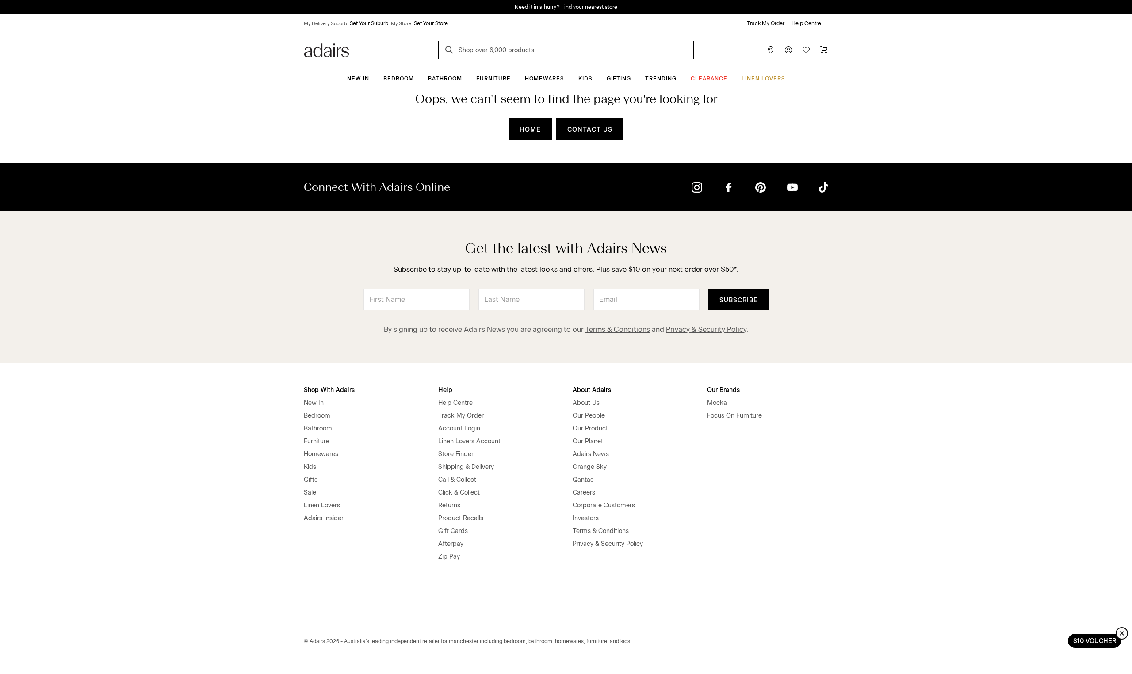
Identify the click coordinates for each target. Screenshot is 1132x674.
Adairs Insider (324, 518)
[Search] (451, 51)
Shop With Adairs (329, 390)
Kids (585, 79)
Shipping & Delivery (466, 467)
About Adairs (592, 390)
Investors (586, 518)
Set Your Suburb (369, 23)
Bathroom (445, 79)
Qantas (583, 480)
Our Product (590, 428)
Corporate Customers (604, 505)
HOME (530, 129)
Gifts (310, 480)
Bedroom (398, 79)
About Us (586, 403)
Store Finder (456, 454)
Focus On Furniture (734, 415)
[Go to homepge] (326, 49)
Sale (310, 492)
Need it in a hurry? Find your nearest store (566, 7)
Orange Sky (590, 467)
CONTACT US (589, 129)
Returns (449, 505)
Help (445, 390)
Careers (584, 492)
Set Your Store (431, 23)
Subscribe (738, 300)
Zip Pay (449, 556)
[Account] (788, 50)
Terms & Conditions (617, 329)
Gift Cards (453, 531)
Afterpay (450, 544)
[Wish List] (806, 50)
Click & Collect (459, 492)
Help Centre (806, 23)
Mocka (717, 403)
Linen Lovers (763, 79)
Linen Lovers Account (469, 441)
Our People (589, 415)
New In (358, 79)
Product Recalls (460, 518)
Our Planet (588, 441)
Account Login (459, 428)
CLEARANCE (709, 79)
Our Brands (723, 390)
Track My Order (765, 23)
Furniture (493, 79)
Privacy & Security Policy (706, 329)
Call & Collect (457, 480)
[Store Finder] (770, 50)
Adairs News (591, 454)
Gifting (619, 79)
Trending (661, 79)
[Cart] (823, 50)
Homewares (544, 79)
